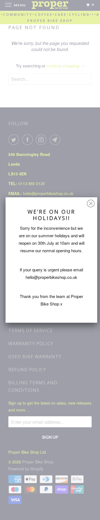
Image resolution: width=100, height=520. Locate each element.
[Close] (90, 202)
